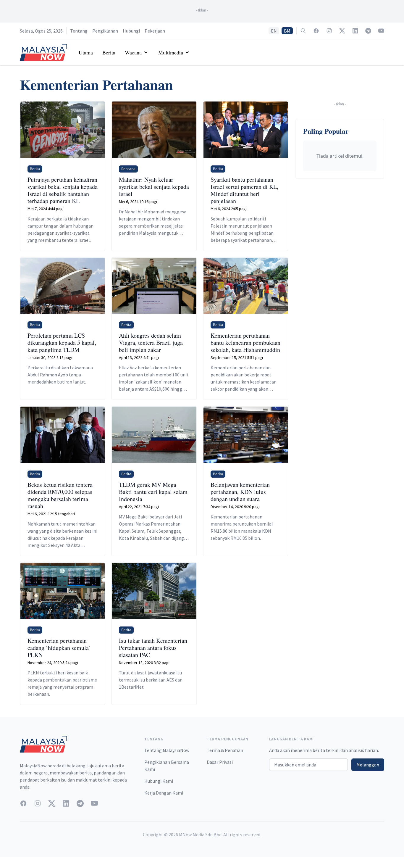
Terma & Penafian (225, 750)
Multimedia (170, 52)
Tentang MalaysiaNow (166, 750)
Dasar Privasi (220, 762)
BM (287, 31)
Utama (86, 52)
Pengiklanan (105, 31)
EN (274, 31)
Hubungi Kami (158, 781)
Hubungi (131, 31)
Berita (108, 52)
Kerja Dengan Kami (163, 793)
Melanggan (367, 765)
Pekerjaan (155, 31)
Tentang (79, 31)
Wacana (133, 52)
